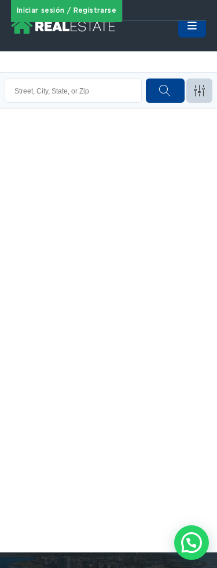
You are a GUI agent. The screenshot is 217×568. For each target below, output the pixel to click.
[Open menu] (192, 26)
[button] (191, 542)
